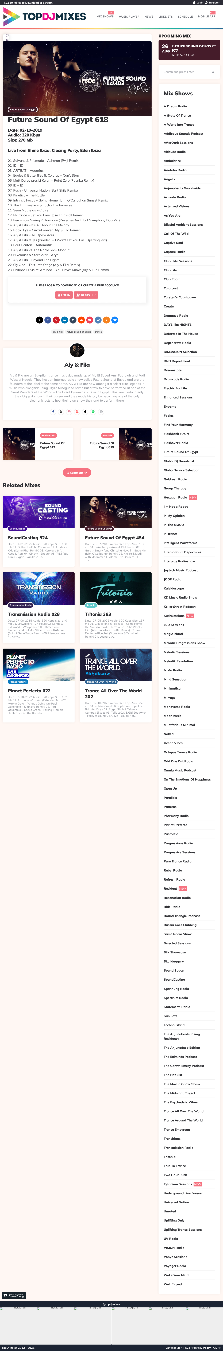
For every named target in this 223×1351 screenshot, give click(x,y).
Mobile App (207, 16)
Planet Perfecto (18, 681)
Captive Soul (173, 243)
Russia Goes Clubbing (180, 925)
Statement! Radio (177, 1007)
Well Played (173, 1284)
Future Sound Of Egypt (22, 109)
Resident (170, 888)
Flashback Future (177, 434)
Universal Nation (176, 1202)
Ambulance (172, 161)
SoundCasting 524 (28, 538)
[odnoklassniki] (106, 320)
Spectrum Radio (176, 998)
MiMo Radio (173, 670)
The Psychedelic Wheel (181, 1102)
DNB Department (177, 361)
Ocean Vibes (173, 743)
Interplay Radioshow (179, 561)
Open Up (170, 788)
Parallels (170, 798)
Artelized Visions (177, 206)
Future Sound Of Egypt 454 (114, 538)
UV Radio (171, 1239)
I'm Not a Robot (176, 507)
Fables (169, 416)
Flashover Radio (176, 443)
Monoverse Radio (177, 707)
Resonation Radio (177, 898)
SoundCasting (17, 528)
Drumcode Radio (176, 379)
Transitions (172, 1139)
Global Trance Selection (181, 470)
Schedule (185, 16)
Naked (169, 734)
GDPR (217, 1347)
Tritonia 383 (98, 614)
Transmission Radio (21, 605)
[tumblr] (73, 320)
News (149, 16)
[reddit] (81, 320)
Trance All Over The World (101, 681)
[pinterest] (56, 320)
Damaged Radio (176, 316)
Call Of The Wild (176, 234)
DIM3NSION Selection (180, 352)
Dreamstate (173, 370)
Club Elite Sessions (178, 261)
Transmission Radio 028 (34, 614)
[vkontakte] (98, 320)
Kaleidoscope (174, 588)
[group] (22, 1326)
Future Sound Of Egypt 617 (52, 445)
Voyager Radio (175, 1266)
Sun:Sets (170, 1016)
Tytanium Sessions (178, 1184)
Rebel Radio (173, 870)
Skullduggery (174, 961)
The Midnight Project (179, 1093)
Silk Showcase (175, 952)
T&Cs (186, 1347)
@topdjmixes (111, 1304)
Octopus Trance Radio (180, 752)
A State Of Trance (177, 115)
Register (214, 2)
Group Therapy (175, 488)
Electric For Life (175, 388)
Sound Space (174, 970)
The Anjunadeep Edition (182, 1048)
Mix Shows (105, 16)
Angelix (169, 179)
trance (98, 331)
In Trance (171, 534)
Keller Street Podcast (179, 607)
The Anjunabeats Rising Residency (182, 1036)
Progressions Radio (178, 843)
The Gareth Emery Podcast (184, 1066)
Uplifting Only (174, 1220)
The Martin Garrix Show (182, 1084)
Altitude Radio (175, 152)
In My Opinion (174, 516)
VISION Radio (174, 1248)
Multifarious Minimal (179, 725)
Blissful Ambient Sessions (183, 225)
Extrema (170, 407)
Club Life (170, 270)
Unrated (170, 1211)
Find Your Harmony (178, 425)
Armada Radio (175, 197)
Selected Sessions (177, 943)
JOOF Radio (172, 579)
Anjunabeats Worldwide (182, 188)
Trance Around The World (183, 1120)
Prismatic (171, 834)
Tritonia (91, 605)
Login (199, 2)
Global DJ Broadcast (179, 461)
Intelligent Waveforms (180, 543)
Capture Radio (175, 252)
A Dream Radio (175, 106)
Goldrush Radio (175, 479)
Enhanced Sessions (178, 397)
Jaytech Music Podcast (181, 570)
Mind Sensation (175, 679)
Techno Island (174, 1025)
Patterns (170, 807)
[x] (39, 320)
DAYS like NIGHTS (178, 325)
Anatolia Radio (175, 170)
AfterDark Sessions (178, 143)
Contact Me (173, 1347)
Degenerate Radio (177, 343)
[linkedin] (64, 320)
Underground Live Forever (183, 1193)
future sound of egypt (79, 331)
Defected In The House (181, 334)
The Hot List (173, 1075)
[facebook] (47, 320)
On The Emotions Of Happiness (187, 779)
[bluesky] (114, 320)
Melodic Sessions (177, 652)
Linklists (166, 16)
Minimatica (172, 688)
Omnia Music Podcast (180, 770)
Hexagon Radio (175, 497)
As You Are (172, 216)
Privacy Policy (201, 1347)
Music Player (129, 16)
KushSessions (174, 616)
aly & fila (58, 331)
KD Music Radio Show (180, 597)
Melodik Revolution (178, 661)
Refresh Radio (174, 879)
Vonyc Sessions (175, 1257)
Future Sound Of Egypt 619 (102, 445)
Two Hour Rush (175, 1175)
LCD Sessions (174, 625)
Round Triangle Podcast (182, 916)
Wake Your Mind (176, 1275)
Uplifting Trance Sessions (183, 1230)
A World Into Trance (179, 125)
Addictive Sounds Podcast (183, 134)
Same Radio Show (178, 934)
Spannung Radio (176, 989)
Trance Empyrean (177, 1130)
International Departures (182, 552)
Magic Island (173, 634)
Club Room (172, 279)
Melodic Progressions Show (184, 643)
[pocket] (89, 320)
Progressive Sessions (179, 852)
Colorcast (171, 288)
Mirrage (169, 698)
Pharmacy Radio (176, 816)
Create (169, 306)
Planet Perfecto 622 (29, 691)
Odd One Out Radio (178, 761)
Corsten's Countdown (180, 297)
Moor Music (172, 716)
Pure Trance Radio (177, 861)
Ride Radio (172, 907)
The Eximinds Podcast (180, 1057)
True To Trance (175, 1166)
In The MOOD (174, 525)
